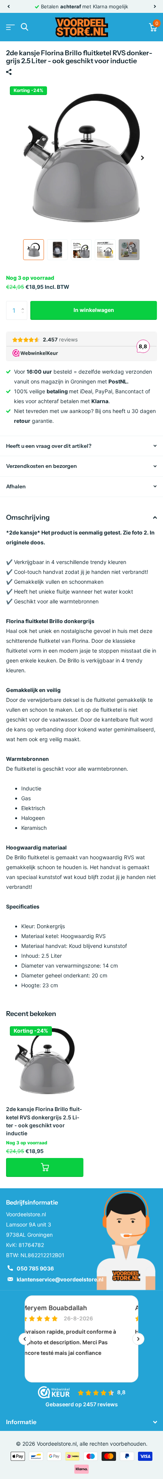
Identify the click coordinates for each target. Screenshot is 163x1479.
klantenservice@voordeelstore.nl (60, 1279)
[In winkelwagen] (44, 1167)
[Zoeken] (24, 27)
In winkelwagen (94, 310)
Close (81, 1422)
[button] (8, 6)
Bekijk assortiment (10, 27)
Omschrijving (28, 517)
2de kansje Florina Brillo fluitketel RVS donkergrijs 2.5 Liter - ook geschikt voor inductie (44, 1121)
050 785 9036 (35, 1268)
